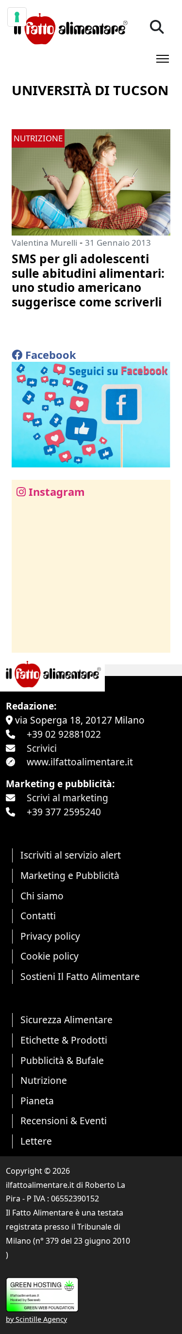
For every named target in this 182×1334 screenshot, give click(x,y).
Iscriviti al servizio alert (70, 854)
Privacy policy (50, 936)
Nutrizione (43, 1080)
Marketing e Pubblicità (69, 875)
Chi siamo (42, 895)
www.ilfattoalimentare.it (80, 761)
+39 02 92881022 (64, 734)
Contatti (38, 915)
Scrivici (42, 748)
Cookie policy (49, 956)
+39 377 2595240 (64, 811)
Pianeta (37, 1100)
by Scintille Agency (36, 1319)
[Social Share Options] (26, 640)
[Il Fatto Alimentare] (70, 27)
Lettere (36, 1141)
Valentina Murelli (44, 242)
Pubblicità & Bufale (62, 1060)
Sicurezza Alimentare (66, 1019)
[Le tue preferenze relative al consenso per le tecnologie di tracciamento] (17, 17)
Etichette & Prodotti (63, 1040)
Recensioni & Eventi (63, 1120)
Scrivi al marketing (67, 797)
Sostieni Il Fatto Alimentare (80, 976)
